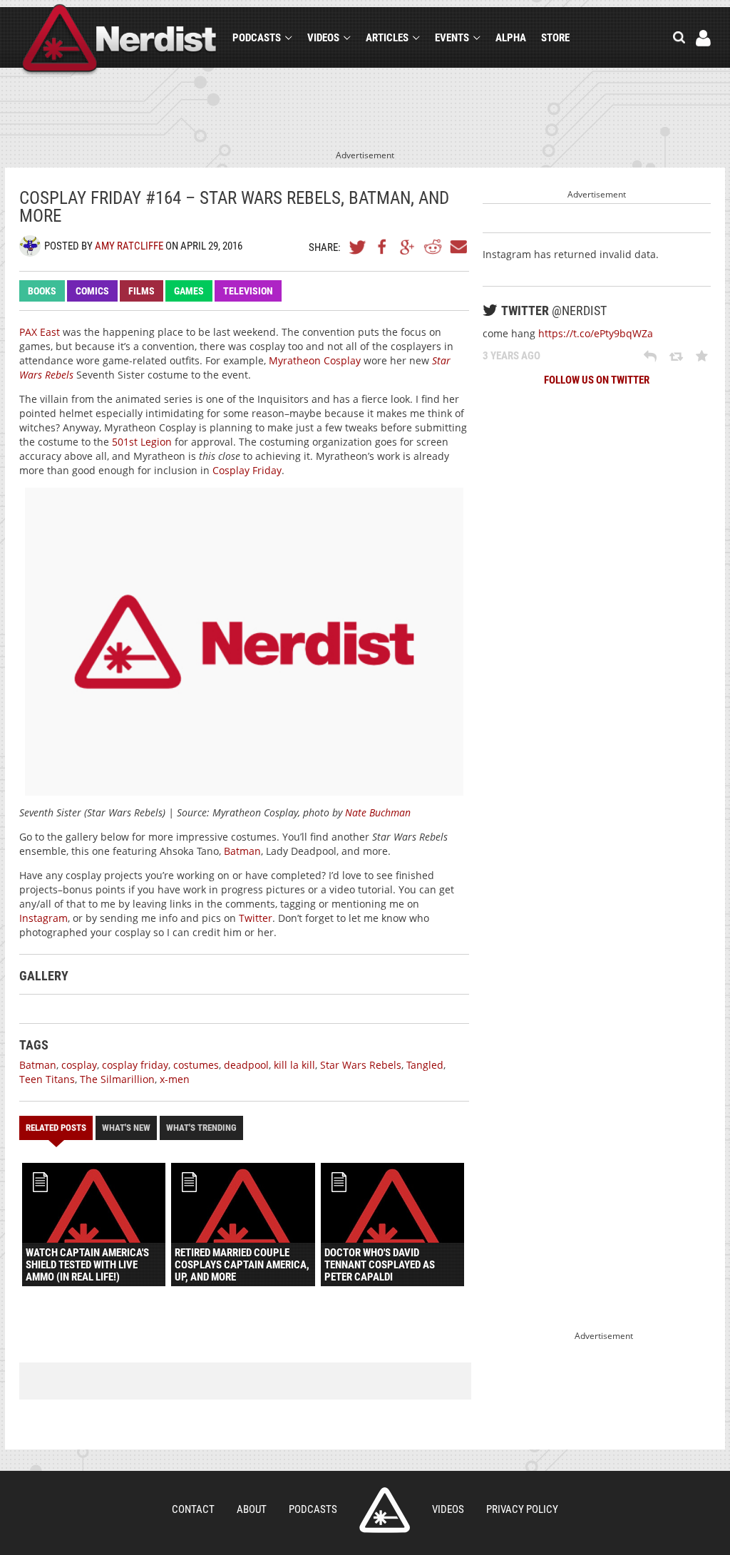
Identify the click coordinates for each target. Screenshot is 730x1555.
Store (555, 37)
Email (457, 247)
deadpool (246, 1065)
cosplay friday (135, 1065)
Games (189, 291)
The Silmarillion (117, 1079)
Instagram (43, 918)
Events (452, 37)
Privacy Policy (522, 1509)
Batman (242, 851)
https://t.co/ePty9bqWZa (595, 333)
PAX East (39, 332)
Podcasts (256, 37)
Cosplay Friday (247, 470)
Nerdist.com (384, 1510)
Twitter (358, 247)
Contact (193, 1509)
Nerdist (119, 40)
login (703, 38)
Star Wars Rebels (360, 1065)
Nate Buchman (378, 812)
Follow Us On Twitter (596, 380)
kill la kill (294, 1065)
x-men (175, 1079)
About (252, 1509)
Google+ (408, 247)
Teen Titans (47, 1079)
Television (248, 291)
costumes (196, 1065)
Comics (92, 291)
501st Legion (142, 441)
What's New (126, 1127)
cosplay (79, 1065)
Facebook (383, 247)
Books (42, 291)
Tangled (424, 1065)
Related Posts (56, 1127)
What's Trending (201, 1127)
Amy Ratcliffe (129, 246)
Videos (323, 37)
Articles (387, 37)
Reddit (432, 247)
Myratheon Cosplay (315, 360)
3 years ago (511, 355)
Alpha (510, 37)
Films (141, 291)
